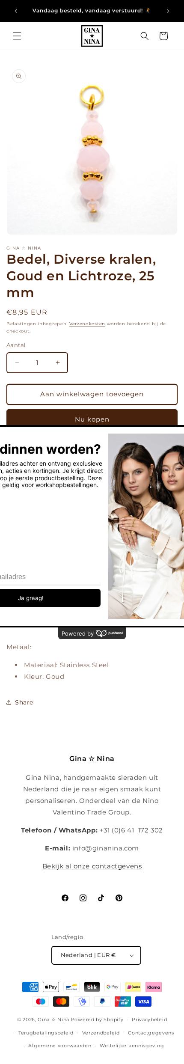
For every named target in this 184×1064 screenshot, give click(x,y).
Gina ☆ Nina (53, 1019)
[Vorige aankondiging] (15, 11)
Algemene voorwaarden (59, 1046)
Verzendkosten (87, 324)
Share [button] (24, 702)
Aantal (16, 345)
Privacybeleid (149, 1019)
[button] (17, 36)
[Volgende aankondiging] (168, 11)
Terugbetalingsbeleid (46, 1033)
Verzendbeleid (101, 1033)
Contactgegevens (151, 1033)
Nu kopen (92, 419)
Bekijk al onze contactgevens (92, 866)
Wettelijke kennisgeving (132, 1046)
